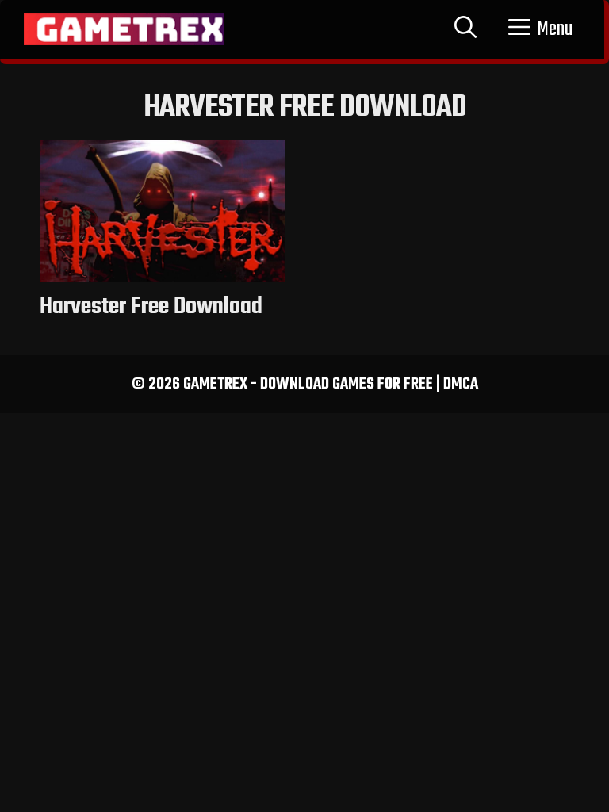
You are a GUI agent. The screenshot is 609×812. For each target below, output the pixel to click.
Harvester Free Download (151, 307)
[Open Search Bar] (465, 29)
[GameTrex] (124, 29)
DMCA (460, 384)
